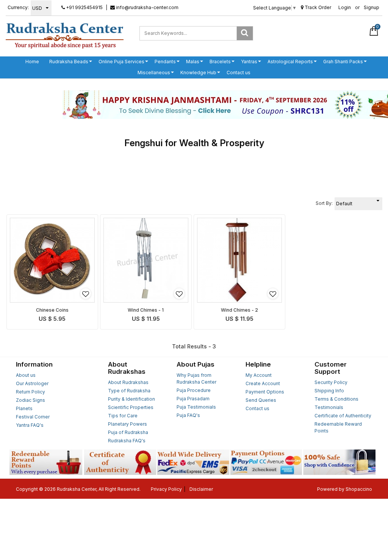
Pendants (165, 61)
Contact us (238, 72)
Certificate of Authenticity (342, 415)
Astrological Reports (290, 61)
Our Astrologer (32, 383)
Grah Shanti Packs (343, 61)
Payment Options (265, 392)
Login (344, 7)
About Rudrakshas (128, 382)
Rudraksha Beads (68, 61)
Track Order (317, 7)
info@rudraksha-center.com (146, 7)
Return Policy (30, 392)
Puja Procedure (194, 390)
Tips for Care (123, 415)
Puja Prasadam (193, 398)
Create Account (263, 383)
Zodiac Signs (30, 400)
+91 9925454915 (84, 7)
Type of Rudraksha (129, 390)
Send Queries (261, 400)
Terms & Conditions (336, 399)
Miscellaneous (154, 72)
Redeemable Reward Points (338, 427)
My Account (259, 375)
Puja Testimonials (196, 407)
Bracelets (220, 61)
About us (26, 375)
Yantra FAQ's (30, 425)
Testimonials (328, 407)
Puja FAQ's (188, 415)
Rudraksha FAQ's (127, 440)
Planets (24, 408)
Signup (371, 7)
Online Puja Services (121, 61)
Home (32, 61)
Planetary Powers (127, 424)
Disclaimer (201, 489)
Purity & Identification (131, 399)
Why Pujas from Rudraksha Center (196, 378)
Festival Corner (33, 417)
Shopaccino (359, 489)
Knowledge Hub (198, 72)
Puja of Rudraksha (128, 432)
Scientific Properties (130, 407)
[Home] (65, 35)
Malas (192, 61)
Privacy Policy (166, 489)
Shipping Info (329, 390)
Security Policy (330, 382)
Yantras (249, 61)
